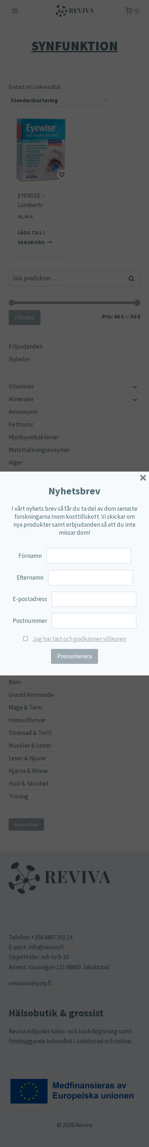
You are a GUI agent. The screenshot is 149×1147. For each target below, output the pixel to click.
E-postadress (30, 599)
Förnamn (30, 556)
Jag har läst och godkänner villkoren (79, 639)
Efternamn (30, 577)
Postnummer (30, 621)
